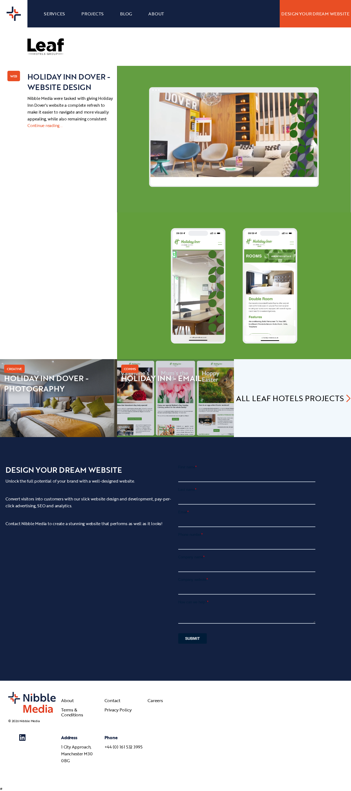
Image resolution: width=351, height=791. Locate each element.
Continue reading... (44, 125)
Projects (92, 13)
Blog (126, 13)
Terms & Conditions (72, 712)
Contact (112, 700)
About (156, 13)
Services (54, 13)
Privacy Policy (118, 710)
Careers (155, 700)
